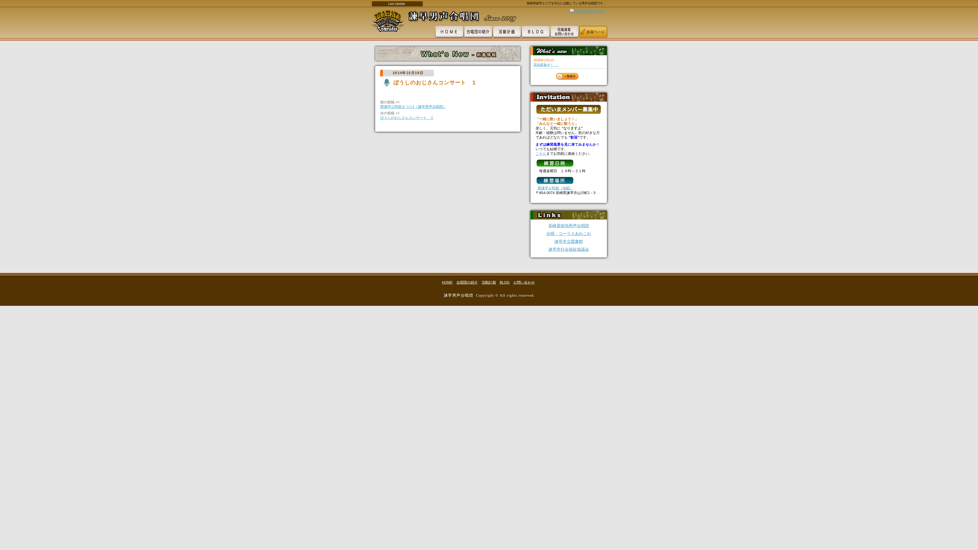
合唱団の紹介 (467, 282)
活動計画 (489, 282)
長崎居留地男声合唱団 (568, 226)
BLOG (505, 282)
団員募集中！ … (546, 65)
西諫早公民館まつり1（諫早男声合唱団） (413, 107)
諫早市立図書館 (568, 241)
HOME (447, 282)
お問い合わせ (524, 282)
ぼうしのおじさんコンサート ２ (407, 118)
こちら (541, 154)
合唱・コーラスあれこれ (568, 233)
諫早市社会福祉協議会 (568, 249)
